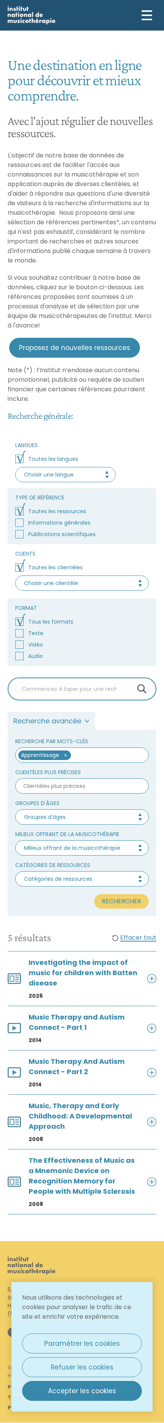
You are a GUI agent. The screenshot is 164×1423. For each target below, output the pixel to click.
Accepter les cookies (82, 1390)
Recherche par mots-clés (51, 741)
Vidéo (35, 644)
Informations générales (59, 523)
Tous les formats (50, 622)
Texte (35, 633)
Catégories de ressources (52, 865)
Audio (35, 656)
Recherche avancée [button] (47, 721)
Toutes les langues (53, 459)
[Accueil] (31, 15)
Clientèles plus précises (48, 772)
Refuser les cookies (82, 1367)
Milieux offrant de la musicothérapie (67, 834)
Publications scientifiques (62, 534)
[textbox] (106, 755)
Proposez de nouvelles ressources (74, 347)
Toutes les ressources (57, 511)
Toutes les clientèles (55, 567)
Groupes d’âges (37, 803)
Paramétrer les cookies (82, 1343)
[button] (65, 755)
